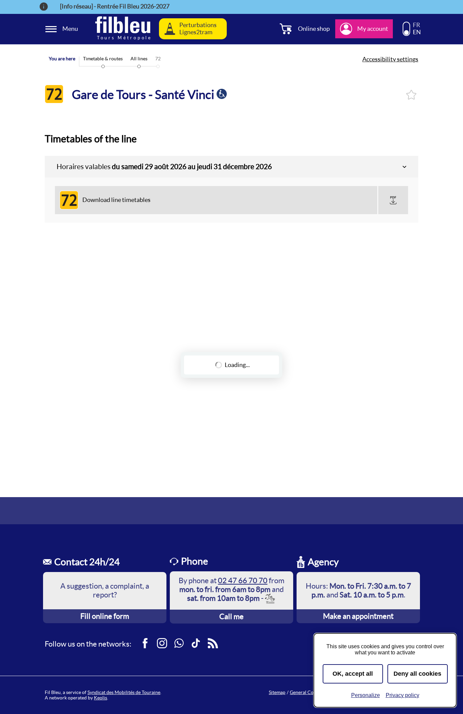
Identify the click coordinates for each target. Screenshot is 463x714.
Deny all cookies (417, 673)
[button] (393, 200)
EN (417, 32)
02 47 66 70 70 (242, 580)
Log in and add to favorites (411, 94)
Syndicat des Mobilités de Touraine (123, 692)
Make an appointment (358, 616)
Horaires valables (164, 166)
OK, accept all (353, 673)
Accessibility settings (390, 59)
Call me (231, 616)
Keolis (100, 697)
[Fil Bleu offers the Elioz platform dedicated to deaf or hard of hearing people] (270, 598)
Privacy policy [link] (402, 695)
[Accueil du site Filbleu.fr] (122, 29)
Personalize (365, 695)
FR (416, 25)
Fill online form (104, 616)
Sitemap (277, 692)
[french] (406, 26)
